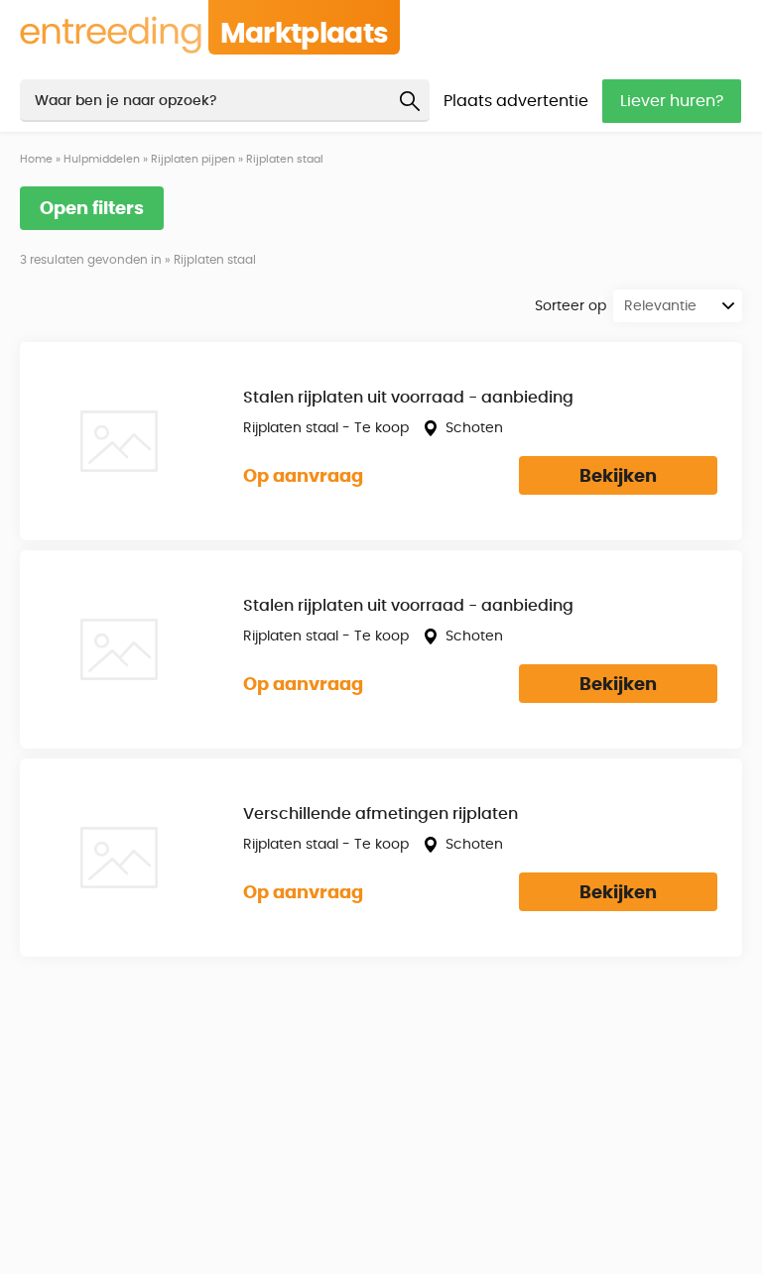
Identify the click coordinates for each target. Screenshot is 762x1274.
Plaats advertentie (516, 101)
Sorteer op (570, 306)
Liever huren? (671, 101)
